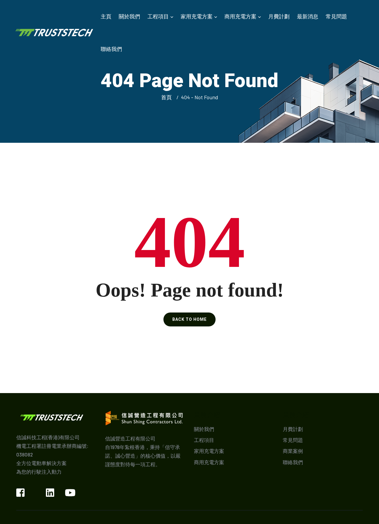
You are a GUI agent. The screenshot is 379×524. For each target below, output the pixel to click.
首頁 (167, 97)
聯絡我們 (111, 49)
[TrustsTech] (54, 32)
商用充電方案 (240, 16)
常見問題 (336, 16)
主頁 (106, 16)
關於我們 (129, 16)
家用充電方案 (197, 16)
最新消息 (307, 16)
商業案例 (293, 451)
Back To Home (189, 319)
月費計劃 (279, 16)
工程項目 (158, 16)
